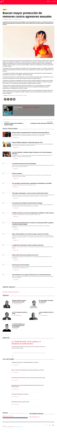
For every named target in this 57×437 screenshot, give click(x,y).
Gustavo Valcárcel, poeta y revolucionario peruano (19, 301)
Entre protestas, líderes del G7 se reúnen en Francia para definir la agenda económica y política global (32, 223)
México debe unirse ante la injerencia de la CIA (25, 255)
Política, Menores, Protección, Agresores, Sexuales (17, 95)
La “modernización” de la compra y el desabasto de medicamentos (26, 342)
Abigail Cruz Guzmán (8, 19)
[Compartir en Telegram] (14, 99)
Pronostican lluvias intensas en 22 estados (20, 394)
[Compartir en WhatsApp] (11, 99)
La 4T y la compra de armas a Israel (19, 312)
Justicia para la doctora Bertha (20, 265)
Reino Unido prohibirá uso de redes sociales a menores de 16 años (30, 234)
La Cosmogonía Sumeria (11, 416)
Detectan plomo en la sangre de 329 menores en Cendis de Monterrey (31, 274)
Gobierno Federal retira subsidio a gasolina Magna (13, 124)
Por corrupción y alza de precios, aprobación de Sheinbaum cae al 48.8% (32, 183)
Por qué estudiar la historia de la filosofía (46, 301)
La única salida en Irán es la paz (46, 312)
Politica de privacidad (19, 426)
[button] (6, 5)
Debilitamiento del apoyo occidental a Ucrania (20, 401)
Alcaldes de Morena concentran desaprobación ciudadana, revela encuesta (33, 213)
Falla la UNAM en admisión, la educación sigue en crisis (27, 142)
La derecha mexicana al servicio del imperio (24, 163)
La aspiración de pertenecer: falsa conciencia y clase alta (27, 245)
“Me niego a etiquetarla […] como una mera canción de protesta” (30, 193)
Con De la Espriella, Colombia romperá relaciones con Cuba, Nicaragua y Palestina (32, 153)
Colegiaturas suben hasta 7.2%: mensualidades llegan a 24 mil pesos (25, 362)
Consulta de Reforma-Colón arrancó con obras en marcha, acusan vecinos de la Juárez (28, 377)
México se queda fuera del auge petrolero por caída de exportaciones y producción (28, 370)
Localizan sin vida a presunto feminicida (41, 123)
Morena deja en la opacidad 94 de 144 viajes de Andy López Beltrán (30, 132)
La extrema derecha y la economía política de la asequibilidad (18, 325)
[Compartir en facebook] (5, 99)
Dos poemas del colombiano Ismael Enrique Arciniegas (27, 203)
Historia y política (17, 173)
